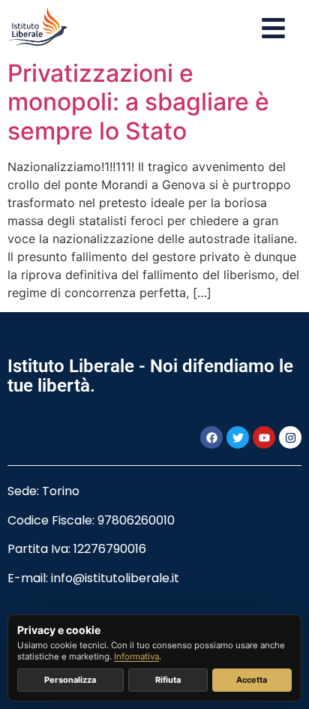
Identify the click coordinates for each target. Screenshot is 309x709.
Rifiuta (168, 679)
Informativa (136, 656)
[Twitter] (237, 437)
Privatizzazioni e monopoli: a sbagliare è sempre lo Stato (138, 102)
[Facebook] (211, 437)
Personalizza (70, 679)
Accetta (251, 679)
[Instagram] (290, 437)
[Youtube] (264, 437)
